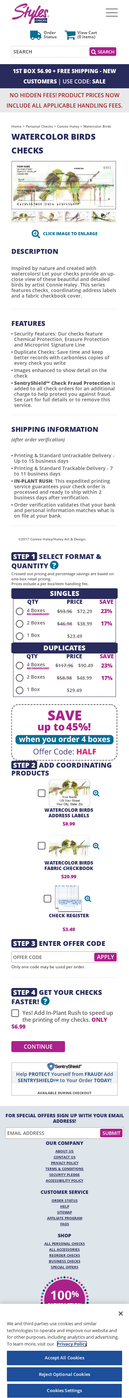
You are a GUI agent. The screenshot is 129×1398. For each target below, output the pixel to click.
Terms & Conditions (64, 1169)
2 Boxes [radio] (36, 622)
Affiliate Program (64, 1218)
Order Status (65, 1200)
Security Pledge (64, 1174)
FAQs (64, 1224)
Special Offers (64, 1267)
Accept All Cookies (64, 1358)
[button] (96, 793)
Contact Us (65, 1157)
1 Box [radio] (33, 635)
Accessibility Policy (64, 1180)
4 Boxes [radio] (36, 610)
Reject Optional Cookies (64, 1374)
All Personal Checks (64, 1243)
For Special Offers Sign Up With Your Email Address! (65, 1118)
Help (64, 1206)
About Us (64, 1151)
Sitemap (64, 1212)
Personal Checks (39, 126)
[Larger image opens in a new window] (63, 184)
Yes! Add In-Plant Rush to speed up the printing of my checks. (62, 1019)
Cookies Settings (64, 1390)
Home (16, 126)
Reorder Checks (64, 1255)
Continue (38, 1046)
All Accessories (64, 1249)
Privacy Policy (64, 1163)
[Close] (120, 1313)
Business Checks (64, 1261)
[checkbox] (66, 793)
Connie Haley (68, 126)
